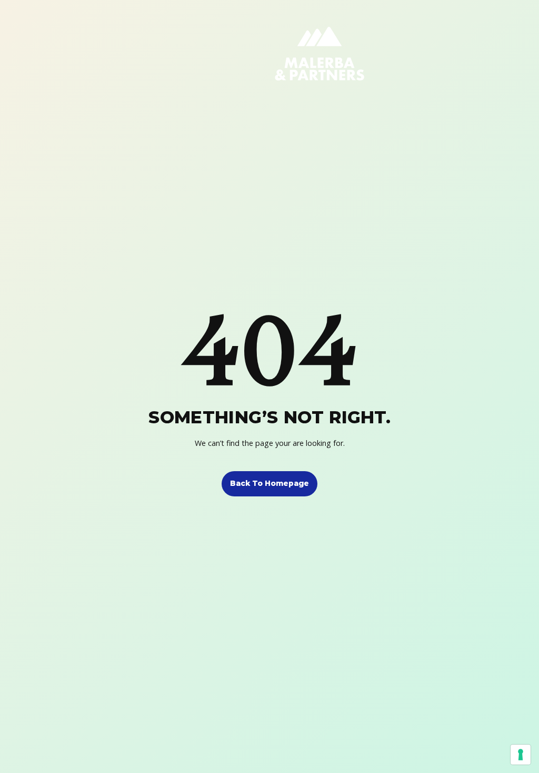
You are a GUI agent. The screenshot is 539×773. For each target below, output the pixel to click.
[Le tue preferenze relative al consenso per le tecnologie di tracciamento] (521, 755)
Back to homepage (269, 483)
